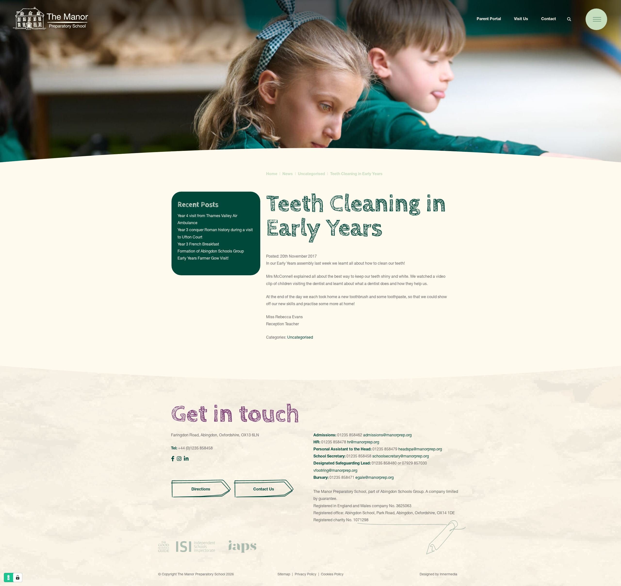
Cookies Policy (332, 574)
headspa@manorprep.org (420, 449)
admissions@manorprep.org (387, 434)
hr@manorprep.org (363, 442)
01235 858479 (384, 449)
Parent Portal (489, 18)
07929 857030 (414, 463)
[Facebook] (172, 459)
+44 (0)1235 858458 (195, 448)
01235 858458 (358, 456)
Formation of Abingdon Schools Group (211, 251)
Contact (548, 18)
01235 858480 (384, 463)
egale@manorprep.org (374, 477)
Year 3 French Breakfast (198, 244)
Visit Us (521, 18)
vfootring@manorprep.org (335, 470)
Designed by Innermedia (438, 574)
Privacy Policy (305, 574)
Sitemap (284, 574)
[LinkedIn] (186, 459)
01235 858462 (349, 434)
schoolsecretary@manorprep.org (400, 456)
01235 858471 (341, 477)
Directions (200, 489)
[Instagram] (179, 459)
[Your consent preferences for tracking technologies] (17, 577)
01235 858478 (333, 442)
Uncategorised (300, 337)
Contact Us (263, 489)
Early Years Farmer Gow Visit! (203, 258)
